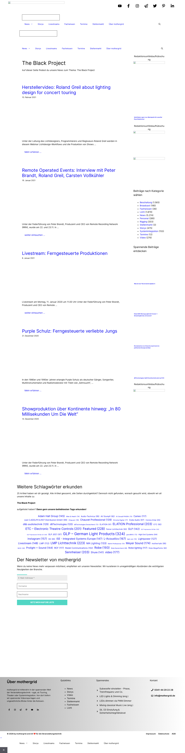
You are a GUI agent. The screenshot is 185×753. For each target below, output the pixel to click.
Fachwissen (69, 24)
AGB (174, 734)
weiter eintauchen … (35, 235)
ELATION (105, 524)
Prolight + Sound (39, 547)
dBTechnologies (61, 524)
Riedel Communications (79, 548)
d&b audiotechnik (36, 524)
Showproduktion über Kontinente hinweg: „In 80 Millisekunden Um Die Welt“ (71, 411)
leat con (132, 539)
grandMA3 (131, 534)
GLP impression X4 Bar (150, 529)
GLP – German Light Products (94, 534)
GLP (134, 528)
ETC (157, 524)
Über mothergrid (116, 24)
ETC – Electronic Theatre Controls (53, 529)
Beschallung (146, 202)
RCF (59, 548)
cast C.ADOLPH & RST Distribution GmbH (45, 520)
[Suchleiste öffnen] (159, 24)
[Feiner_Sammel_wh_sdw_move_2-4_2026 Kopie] (149, 159)
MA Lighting (96, 543)
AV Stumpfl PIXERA (124, 516)
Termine (83, 24)
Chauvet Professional (96, 519)
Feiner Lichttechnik (116, 529)
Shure (97, 552)
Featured (94, 529)
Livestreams (54, 24)
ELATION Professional (132, 524)
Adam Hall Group (51, 516)
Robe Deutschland (119, 548)
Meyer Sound (138, 543)
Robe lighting (137, 548)
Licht (142, 212)
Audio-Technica (90, 516)
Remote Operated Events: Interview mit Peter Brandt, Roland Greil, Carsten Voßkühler (68, 172)
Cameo (140, 516)
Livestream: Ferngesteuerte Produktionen (64, 253)
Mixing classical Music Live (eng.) (116, 705)
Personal (144, 218)
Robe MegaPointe (158, 548)
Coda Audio (136, 520)
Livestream (28, 543)
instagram (37, 538)
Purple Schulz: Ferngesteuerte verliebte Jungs (69, 331)
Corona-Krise (153, 520)
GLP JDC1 (55, 534)
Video (143, 237)
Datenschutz (163, 734)
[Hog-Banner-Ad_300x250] (149, 63)
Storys (41, 24)
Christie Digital (120, 520)
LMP (44, 543)
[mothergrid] (92, 40)
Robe (102, 547)
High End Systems (147, 534)
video (112, 552)
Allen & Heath (73, 516)
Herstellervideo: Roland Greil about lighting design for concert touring (66, 89)
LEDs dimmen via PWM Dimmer (115, 701)
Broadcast (145, 205)
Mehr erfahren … (33, 152)
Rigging (143, 221)
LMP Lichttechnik (68, 543)
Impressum (151, 734)
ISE (51, 539)
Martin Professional (116, 544)
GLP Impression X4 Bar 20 (37, 534)
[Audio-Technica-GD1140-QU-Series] (149, 132)
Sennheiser (77, 552)
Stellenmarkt (98, 24)
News (27, 24)
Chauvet (74, 520)
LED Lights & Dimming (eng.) (114, 696)
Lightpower (147, 538)
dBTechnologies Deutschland (86, 524)
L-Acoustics (115, 538)
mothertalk (159, 543)
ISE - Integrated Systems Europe (79, 538)
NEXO (21, 548)
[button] (1, 738)
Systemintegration (149, 231)
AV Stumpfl (108, 516)
